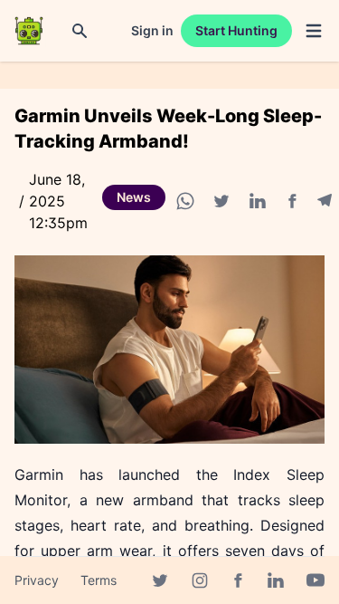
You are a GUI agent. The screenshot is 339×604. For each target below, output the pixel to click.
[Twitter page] (160, 580)
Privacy (36, 580)
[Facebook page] (238, 580)
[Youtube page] (315, 580)
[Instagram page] (200, 580)
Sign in (152, 30)
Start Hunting (236, 30)
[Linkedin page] (276, 580)
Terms (98, 580)
